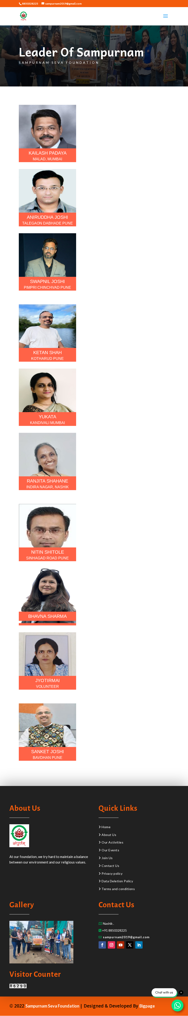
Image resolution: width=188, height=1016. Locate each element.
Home (106, 827)
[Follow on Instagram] (111, 945)
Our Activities (112, 842)
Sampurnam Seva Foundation (52, 1005)
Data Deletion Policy (117, 881)
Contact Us (110, 866)
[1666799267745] (41, 962)
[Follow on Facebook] (102, 945)
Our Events (110, 850)
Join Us (107, 858)
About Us (108, 835)
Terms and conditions (118, 889)
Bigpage (147, 1005)
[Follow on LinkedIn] (139, 945)
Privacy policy (112, 873)
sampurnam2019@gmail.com (126, 937)
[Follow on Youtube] (120, 945)
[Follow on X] (129, 945)
